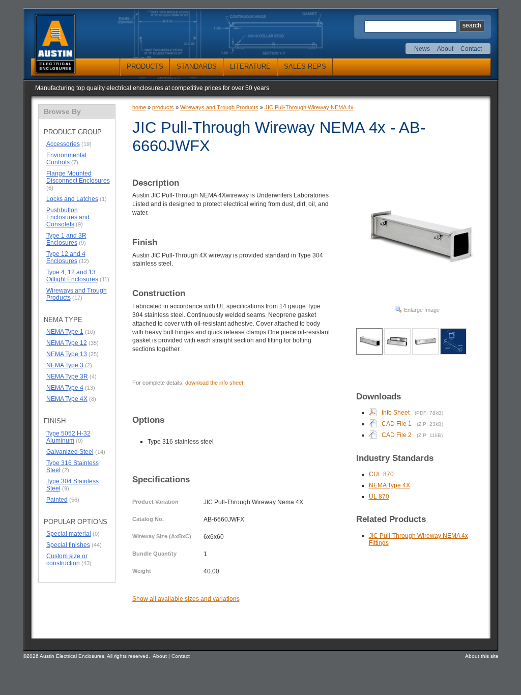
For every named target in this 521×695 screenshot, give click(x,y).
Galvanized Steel (70, 451)
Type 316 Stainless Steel (72, 466)
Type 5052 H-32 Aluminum (68, 437)
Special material (68, 533)
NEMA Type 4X (67, 398)
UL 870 (379, 496)
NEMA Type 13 (66, 354)
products (163, 107)
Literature (250, 66)
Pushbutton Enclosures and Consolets (68, 217)
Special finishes (68, 544)
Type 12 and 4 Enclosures (65, 257)
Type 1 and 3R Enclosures (66, 239)
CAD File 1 (397, 423)
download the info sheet (214, 383)
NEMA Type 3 (64, 365)
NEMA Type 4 (64, 387)
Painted (57, 499)
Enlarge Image (422, 310)
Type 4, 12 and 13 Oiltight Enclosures (72, 276)
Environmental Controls (66, 159)
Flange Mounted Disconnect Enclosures (78, 177)
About (445, 48)
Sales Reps (305, 66)
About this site (482, 656)
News (422, 48)
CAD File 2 (397, 435)
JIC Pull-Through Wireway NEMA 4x (309, 107)
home (139, 107)
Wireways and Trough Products (76, 294)
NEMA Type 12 (66, 342)
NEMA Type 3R (67, 376)
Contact (471, 48)
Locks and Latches (72, 198)
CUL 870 (381, 474)
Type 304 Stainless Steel (72, 485)
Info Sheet (396, 412)
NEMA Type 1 (64, 331)
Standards (197, 66)
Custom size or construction (67, 560)
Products (145, 66)
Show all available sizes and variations (186, 598)
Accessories (63, 144)
